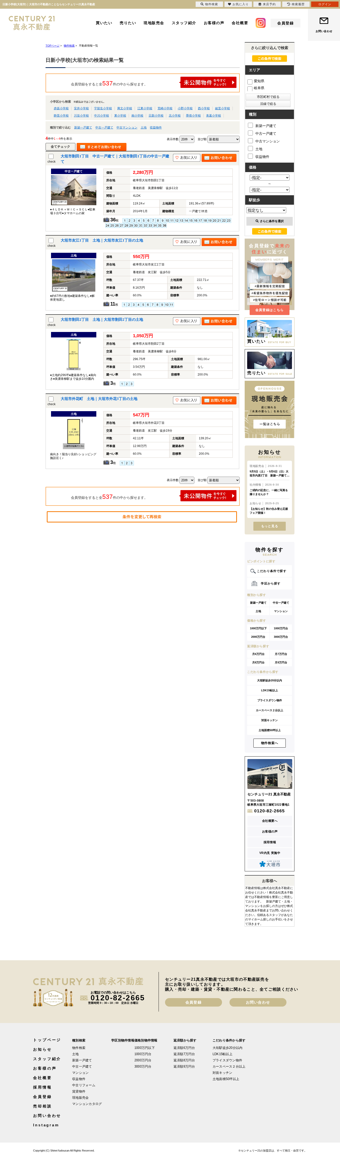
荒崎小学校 (165, 108)
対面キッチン (269, 720)
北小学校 (175, 115)
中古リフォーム (83, 1085)
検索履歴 (298, 4)
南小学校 (137, 115)
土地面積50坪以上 (270, 730)
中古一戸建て (104, 127)
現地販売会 (154, 23)
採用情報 (270, 842)
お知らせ (42, 1049)
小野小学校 (185, 108)
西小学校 (204, 108)
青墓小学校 (213, 115)
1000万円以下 (258, 628)
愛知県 (259, 81)
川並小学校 (81, 115)
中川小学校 (101, 115)
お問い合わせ (324, 31)
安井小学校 (81, 108)
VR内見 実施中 (270, 853)
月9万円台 (281, 662)
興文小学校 (124, 108)
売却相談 (42, 1106)
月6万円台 (258, 653)
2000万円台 (258, 636)
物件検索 (78, 1048)
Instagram (46, 1125)
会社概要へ (270, 821)
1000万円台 (281, 628)
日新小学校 (156, 115)
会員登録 (285, 23)
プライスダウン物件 (269, 700)
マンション (281, 611)
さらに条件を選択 (272, 221)
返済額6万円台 (184, 1048)
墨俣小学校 (193, 115)
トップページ (47, 1040)
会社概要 (240, 23)
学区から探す (271, 583)
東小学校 (120, 115)
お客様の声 (214, 23)
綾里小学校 (222, 108)
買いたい (104, 23)
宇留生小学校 (103, 108)
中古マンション (126, 127)
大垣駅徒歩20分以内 (269, 680)
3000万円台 (281, 636)
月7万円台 (281, 653)
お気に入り (240, 4)
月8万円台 (258, 662)
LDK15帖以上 (269, 690)
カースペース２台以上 (269, 710)
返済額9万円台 (184, 1066)
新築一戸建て (83, 127)
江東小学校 (144, 108)
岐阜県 (259, 88)
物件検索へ (269, 743)
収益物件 (156, 127)
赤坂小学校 (61, 108)
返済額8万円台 (184, 1060)
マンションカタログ (87, 1104)
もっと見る (269, 526)
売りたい (128, 23)
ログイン (324, 4)
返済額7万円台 (184, 1054)
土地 (144, 127)
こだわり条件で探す (271, 571)
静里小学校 (61, 115)
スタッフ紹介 (184, 23)
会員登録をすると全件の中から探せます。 (109, 83)
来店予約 (269, 4)
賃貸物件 (78, 1091)
